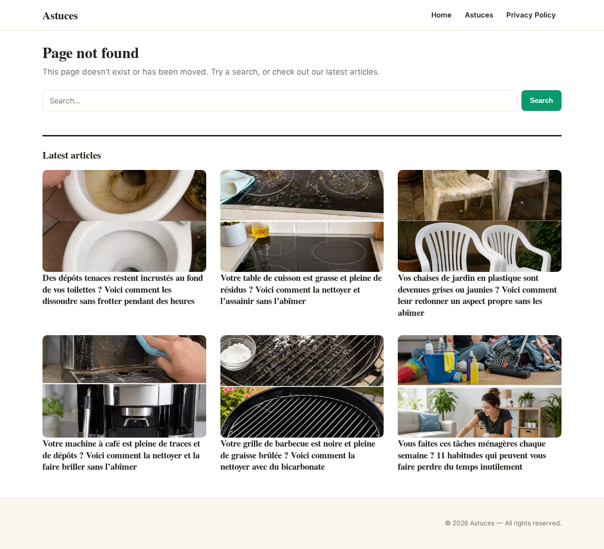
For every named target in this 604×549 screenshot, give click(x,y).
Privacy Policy (531, 14)
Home (441, 14)
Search (541, 100)
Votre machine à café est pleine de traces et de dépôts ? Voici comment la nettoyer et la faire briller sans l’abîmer (121, 455)
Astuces (479, 14)
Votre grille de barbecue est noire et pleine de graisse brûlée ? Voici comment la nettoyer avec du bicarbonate (297, 455)
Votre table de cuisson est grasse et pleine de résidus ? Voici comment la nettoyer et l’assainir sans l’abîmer (301, 289)
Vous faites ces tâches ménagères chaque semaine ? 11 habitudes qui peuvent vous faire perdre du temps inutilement (472, 455)
